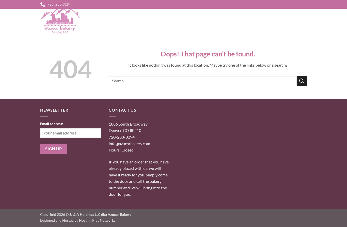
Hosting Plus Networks (97, 220)
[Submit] (302, 81)
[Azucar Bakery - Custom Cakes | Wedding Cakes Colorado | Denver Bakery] (62, 21)
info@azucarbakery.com (129, 143)
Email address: (51, 124)
